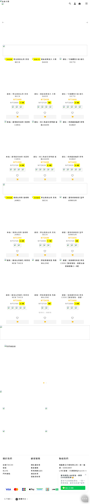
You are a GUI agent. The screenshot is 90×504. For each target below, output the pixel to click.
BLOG (5, 471)
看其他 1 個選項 (45, 312)
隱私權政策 (35, 465)
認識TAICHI (8, 465)
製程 (5, 468)
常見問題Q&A (37, 471)
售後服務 (34, 468)
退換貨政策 (35, 476)
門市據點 (6, 473)
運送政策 (34, 473)
